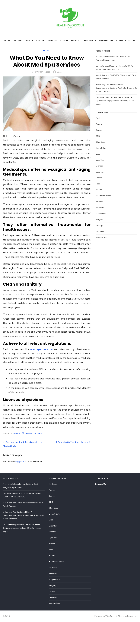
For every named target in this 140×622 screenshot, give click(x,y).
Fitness (64, 40)
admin (59, 72)
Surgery (99, 219)
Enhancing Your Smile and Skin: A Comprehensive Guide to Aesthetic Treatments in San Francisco (116, 88)
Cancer (40, 40)
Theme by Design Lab (127, 616)
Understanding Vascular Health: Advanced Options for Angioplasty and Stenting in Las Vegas (115, 100)
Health (75, 40)
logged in (19, 461)
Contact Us (122, 40)
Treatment (88, 40)
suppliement (101, 213)
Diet (98, 154)
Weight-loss (106, 40)
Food (98, 184)
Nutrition (99, 201)
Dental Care (101, 148)
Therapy (99, 225)
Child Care (100, 142)
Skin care (100, 207)
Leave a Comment (33, 433)
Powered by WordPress (104, 616)
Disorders (100, 160)
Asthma (18, 40)
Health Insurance (103, 195)
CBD (98, 136)
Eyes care (100, 172)
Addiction (100, 118)
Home (7, 40)
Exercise (52, 40)
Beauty (29, 40)
